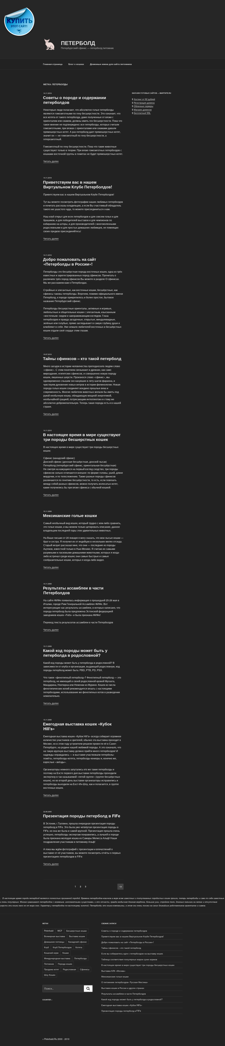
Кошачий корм (51, 952)
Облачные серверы (143, 106)
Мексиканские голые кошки (70, 515)
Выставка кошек (77, 936)
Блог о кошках (76, 64)
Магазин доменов (143, 109)
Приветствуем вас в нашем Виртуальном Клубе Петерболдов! (77, 184)
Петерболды (80, 958)
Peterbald (48, 930)
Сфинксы (84, 969)
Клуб (46, 947)
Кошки (65, 952)
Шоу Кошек (49, 974)
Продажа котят (51, 969)
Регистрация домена (144, 102)
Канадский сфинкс (77, 941)
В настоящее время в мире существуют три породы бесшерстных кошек (82, 437)
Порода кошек (65, 963)
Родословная (69, 969)
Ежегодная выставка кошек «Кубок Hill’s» (77, 726)
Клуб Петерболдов (62, 947)
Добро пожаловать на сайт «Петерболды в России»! (69, 261)
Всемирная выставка (54, 936)
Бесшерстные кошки (76, 930)
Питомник (49, 963)
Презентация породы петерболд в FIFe (81, 816)
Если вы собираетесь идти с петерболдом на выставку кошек (132, 953)
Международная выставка (57, 958)
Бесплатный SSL (142, 112)
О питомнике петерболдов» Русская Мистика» (124, 982)
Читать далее (51, 161)
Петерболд (78, 43)
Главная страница (52, 64)
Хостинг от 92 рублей (144, 99)
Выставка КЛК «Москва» (113, 970)
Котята (78, 947)
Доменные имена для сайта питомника (111, 64)
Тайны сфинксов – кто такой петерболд (82, 358)
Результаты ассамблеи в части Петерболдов (73, 590)
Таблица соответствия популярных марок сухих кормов (129, 959)
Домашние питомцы (54, 941)
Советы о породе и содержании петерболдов (74, 100)
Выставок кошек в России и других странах (122, 987)
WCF (59, 930)
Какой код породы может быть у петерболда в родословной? (75, 653)
